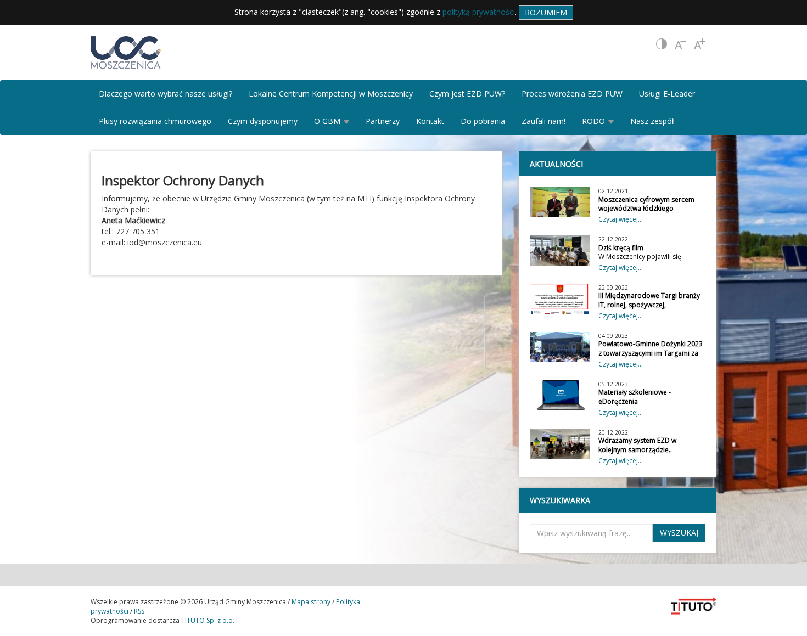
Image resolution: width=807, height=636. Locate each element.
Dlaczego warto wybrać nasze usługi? (165, 93)
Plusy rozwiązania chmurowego (155, 121)
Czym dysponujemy (263, 121)
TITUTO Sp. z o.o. (207, 620)
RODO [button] (594, 121)
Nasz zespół (652, 121)
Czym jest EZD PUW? (467, 93)
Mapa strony (311, 601)
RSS (139, 611)
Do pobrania (483, 121)
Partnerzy (383, 121)
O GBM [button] (328, 121)
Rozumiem (546, 12)
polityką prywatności (478, 12)
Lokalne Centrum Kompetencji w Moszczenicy (331, 93)
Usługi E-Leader (667, 93)
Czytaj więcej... (620, 219)
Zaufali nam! (543, 121)
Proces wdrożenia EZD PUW (572, 93)
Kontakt (430, 121)
